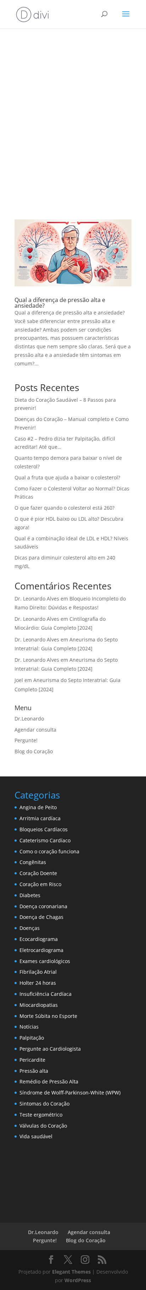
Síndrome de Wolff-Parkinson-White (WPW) (69, 1092)
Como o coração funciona (49, 851)
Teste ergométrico (40, 1114)
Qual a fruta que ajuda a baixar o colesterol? (67, 477)
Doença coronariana (43, 906)
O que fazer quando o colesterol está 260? (64, 507)
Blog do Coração (34, 751)
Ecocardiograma (38, 939)
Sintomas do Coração (44, 1103)
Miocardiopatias (38, 1005)
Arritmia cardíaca (40, 818)
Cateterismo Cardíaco (45, 840)
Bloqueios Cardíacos (43, 829)
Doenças (29, 928)
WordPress (77, 1280)
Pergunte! (26, 740)
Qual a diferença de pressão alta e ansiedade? (60, 303)
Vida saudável (35, 1136)
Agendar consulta (35, 729)
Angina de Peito (38, 807)
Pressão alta (33, 1070)
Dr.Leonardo (29, 718)
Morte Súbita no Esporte (48, 1016)
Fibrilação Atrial (38, 971)
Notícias (29, 1026)
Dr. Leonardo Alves (37, 598)
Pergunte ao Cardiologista (50, 1048)
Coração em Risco (40, 884)
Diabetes (29, 895)
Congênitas (32, 862)
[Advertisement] (73, 121)
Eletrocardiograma (41, 950)
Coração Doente (38, 873)
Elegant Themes (71, 1271)
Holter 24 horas (37, 982)
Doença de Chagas (41, 917)
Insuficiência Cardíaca (45, 993)
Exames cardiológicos (44, 961)
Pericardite (32, 1059)
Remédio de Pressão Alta (48, 1081)
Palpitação (31, 1037)
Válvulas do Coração (43, 1125)
